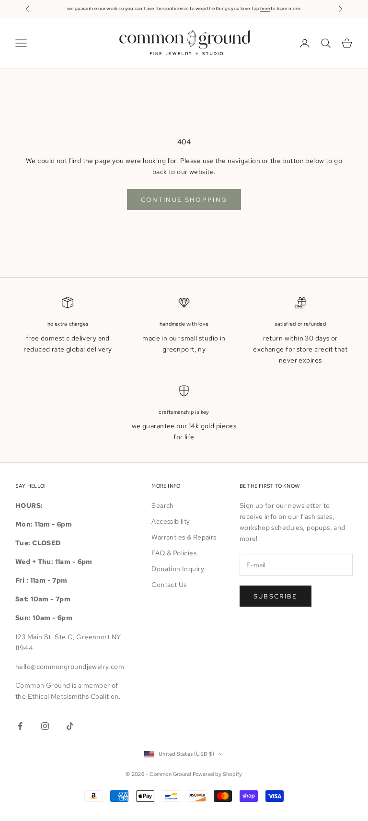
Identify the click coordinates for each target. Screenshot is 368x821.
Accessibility (170, 521)
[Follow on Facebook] (20, 726)
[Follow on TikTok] (70, 726)
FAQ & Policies (173, 553)
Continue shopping (184, 200)
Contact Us (168, 584)
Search (162, 505)
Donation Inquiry (177, 568)
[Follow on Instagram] (45, 726)
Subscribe (275, 596)
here (265, 8)
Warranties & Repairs (183, 537)
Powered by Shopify (217, 774)
